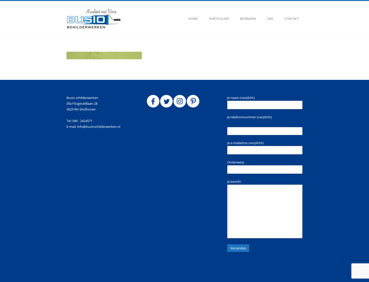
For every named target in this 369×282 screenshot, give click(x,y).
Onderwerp (235, 162)
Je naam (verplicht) (241, 97)
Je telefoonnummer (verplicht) (249, 117)
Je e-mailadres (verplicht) (245, 143)
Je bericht (234, 181)
